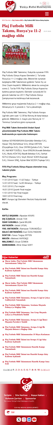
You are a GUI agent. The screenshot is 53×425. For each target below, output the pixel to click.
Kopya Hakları (37, 395)
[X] (19, 419)
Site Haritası (21, 395)
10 (38, 369)
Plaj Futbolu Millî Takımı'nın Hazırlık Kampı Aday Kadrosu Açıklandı (26, 269)
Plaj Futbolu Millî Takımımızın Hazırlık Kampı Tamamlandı (25, 348)
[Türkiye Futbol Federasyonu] (9, 6)
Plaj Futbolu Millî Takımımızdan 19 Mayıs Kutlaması (27, 334)
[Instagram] (24, 419)
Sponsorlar (30, 398)
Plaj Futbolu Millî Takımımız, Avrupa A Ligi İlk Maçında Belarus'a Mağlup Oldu (25, 328)
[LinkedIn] (29, 419)
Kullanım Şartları (13, 398)
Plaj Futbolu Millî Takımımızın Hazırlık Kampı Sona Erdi (27, 363)
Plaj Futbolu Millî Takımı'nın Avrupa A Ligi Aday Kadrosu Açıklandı (25, 341)
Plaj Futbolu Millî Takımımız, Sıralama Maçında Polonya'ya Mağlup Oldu (25, 306)
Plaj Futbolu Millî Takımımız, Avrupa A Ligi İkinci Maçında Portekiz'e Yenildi (26, 321)
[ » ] (42, 369)
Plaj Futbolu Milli (17, 20)
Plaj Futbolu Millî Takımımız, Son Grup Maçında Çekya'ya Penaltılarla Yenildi (25, 313)
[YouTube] (34, 419)
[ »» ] (47, 369)
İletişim (8, 395)
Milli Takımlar (6, 20)
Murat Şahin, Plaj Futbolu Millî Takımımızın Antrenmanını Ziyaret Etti (24, 284)
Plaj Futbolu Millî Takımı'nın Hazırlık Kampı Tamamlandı (24, 277)
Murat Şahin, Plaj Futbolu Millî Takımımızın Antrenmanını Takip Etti (24, 262)
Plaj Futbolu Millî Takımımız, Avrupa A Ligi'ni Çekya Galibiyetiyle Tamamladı (27, 299)
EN (48, 3)
